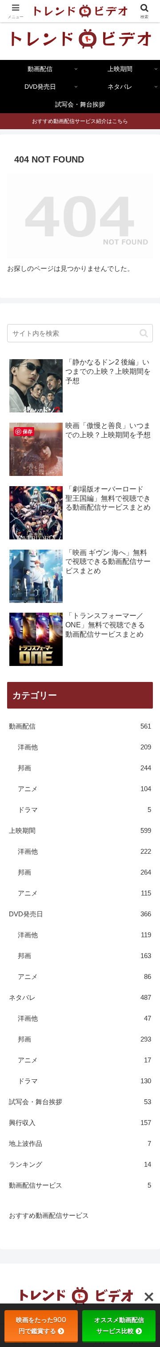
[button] (144, 333)
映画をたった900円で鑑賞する (41, 1325)
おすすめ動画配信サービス (49, 1215)
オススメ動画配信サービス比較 (119, 1325)
